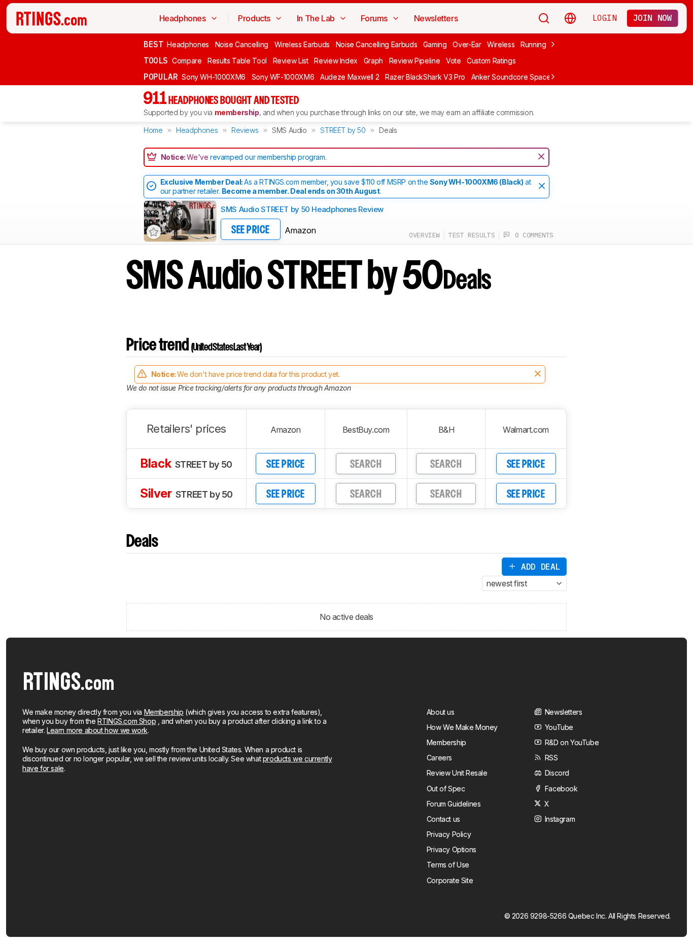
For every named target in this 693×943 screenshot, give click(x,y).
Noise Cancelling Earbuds (377, 44)
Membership (164, 712)
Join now (652, 18)
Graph (373, 60)
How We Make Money (462, 727)
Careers (439, 757)
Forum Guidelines (454, 803)
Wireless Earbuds (302, 44)
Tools (156, 60)
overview (424, 235)
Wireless (500, 44)
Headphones (188, 44)
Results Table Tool (237, 60)
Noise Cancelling (241, 44)
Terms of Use (448, 864)
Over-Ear (467, 44)
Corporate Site (450, 880)
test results (471, 235)
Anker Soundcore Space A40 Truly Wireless (542, 77)
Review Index (336, 60)
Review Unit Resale (457, 773)
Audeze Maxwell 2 (349, 77)
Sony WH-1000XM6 (214, 77)
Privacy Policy (449, 834)
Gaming (435, 44)
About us (441, 712)
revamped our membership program (267, 157)
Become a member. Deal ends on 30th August (301, 191)
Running (533, 44)
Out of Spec (446, 788)
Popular (161, 77)
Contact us (443, 819)
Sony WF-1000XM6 (283, 77)
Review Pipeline (414, 60)
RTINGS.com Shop (126, 721)
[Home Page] (51, 18)
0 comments (531, 235)
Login (605, 18)
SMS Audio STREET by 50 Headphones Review (302, 209)
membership (237, 112)
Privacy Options (451, 849)
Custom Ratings (491, 60)
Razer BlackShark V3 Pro (425, 77)
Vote (453, 60)
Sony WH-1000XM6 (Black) (477, 182)
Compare (187, 60)
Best (153, 44)
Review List (290, 60)
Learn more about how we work (97, 730)
